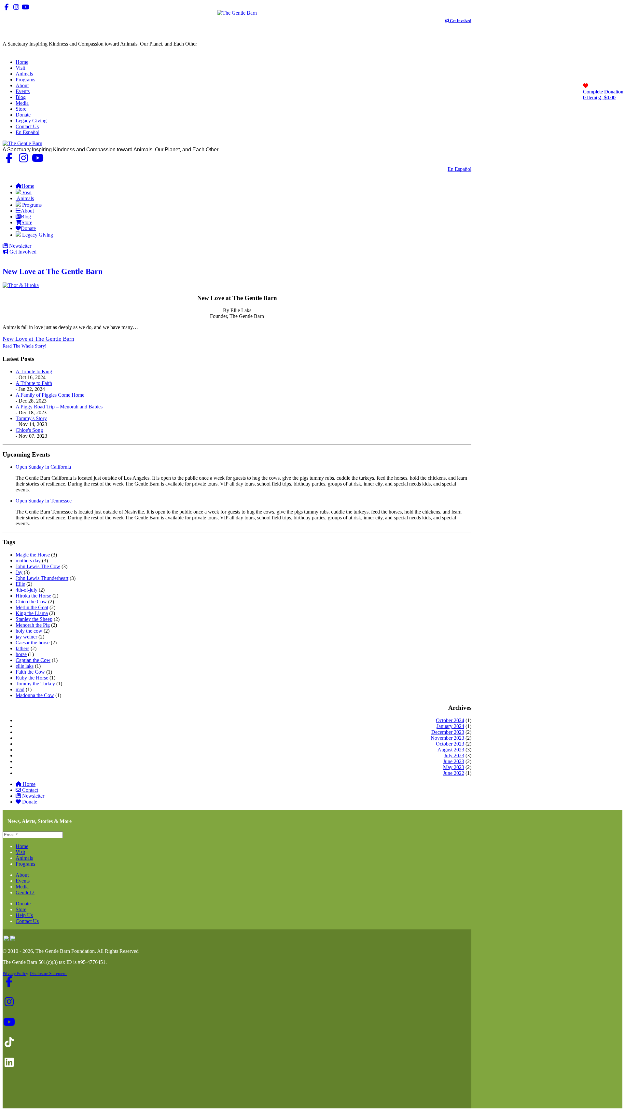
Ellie (20, 584)
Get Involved (460, 21)
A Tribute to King (34, 371)
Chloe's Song (29, 430)
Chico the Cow (31, 601)
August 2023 (451, 749)
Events (23, 881)
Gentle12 (25, 892)
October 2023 (450, 744)
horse (21, 654)
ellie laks (25, 666)
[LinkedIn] (44, 7)
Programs (25, 864)
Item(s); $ (603, 94)
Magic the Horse (33, 554)
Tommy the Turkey (35, 683)
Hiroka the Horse (33, 595)
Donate (29, 801)
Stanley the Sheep (34, 619)
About (22, 875)
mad (20, 689)
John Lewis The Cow (38, 566)
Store (21, 909)
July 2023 (454, 755)
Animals (24, 858)
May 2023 (453, 767)
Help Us (24, 915)
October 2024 (450, 720)
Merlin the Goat (32, 607)
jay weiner (26, 636)
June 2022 (453, 773)
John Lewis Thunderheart (42, 578)
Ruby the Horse (32, 677)
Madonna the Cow (35, 695)
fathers (22, 648)
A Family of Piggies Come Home (50, 395)
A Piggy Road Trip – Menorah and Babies (59, 406)
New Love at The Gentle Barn (53, 271)
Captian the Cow (33, 660)
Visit (20, 852)
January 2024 (450, 726)
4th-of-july (26, 590)
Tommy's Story (31, 418)
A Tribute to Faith (34, 383)
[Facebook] (7, 7)
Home (29, 784)
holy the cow (29, 631)
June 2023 (453, 761)
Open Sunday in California (43, 467)
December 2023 (447, 732)
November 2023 (447, 738)
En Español (459, 169)
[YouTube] (25, 7)
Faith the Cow (30, 672)
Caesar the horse (32, 642)
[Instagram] (16, 7)
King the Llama (32, 613)
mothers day (28, 560)
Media (22, 886)
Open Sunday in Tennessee (44, 500)
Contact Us (431, 169)
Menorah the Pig (33, 625)
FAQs (465, 175)
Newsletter (19, 246)
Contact (30, 790)
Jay (19, 572)
